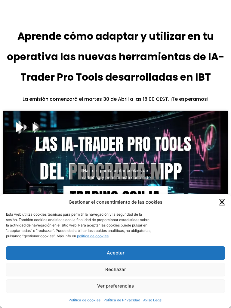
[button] (222, 202)
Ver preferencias (115, 286)
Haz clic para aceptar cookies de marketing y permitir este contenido (116, 174)
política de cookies (93, 236)
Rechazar (115, 269)
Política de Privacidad (121, 300)
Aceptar (116, 253)
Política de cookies (84, 300)
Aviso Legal (152, 300)
